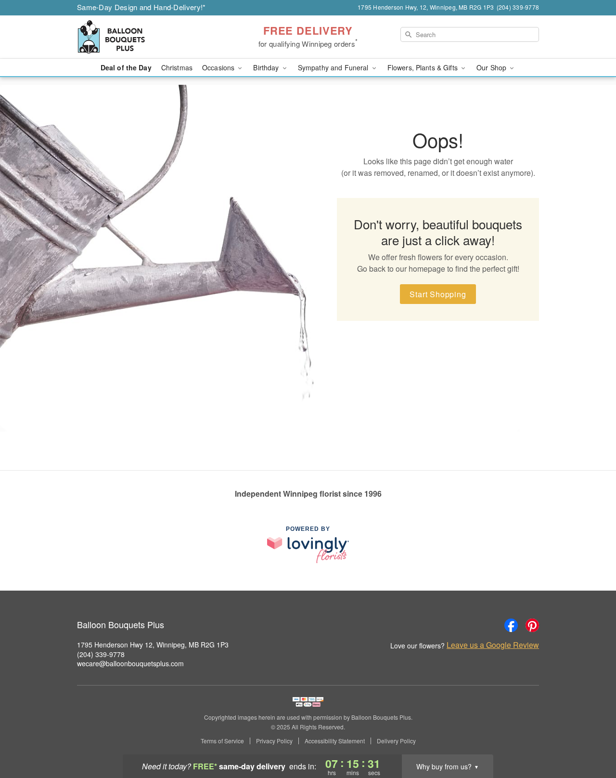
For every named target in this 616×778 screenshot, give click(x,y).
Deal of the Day (126, 67)
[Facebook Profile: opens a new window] (511, 625)
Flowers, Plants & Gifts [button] (423, 67)
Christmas (176, 67)
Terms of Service (222, 741)
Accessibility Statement (335, 741)
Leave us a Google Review (493, 645)
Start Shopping (438, 294)
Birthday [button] (267, 67)
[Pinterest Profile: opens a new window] (532, 625)
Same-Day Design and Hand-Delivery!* (141, 7)
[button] (591, 737)
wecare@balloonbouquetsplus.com (130, 663)
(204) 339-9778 (101, 654)
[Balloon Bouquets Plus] (146, 37)
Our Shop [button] (492, 67)
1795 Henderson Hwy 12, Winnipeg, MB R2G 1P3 (153, 644)
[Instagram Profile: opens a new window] (490, 625)
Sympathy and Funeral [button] (334, 67)
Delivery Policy (396, 741)
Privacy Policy (274, 741)
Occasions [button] (219, 67)
